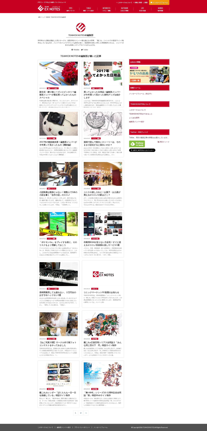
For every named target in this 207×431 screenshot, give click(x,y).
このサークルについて (125, 2)
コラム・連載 (106, 9)
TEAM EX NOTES (148, 427)
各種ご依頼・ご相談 (141, 2)
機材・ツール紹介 (88, 9)
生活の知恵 (142, 9)
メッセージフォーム (160, 2)
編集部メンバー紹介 (136, 122)
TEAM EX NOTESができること (140, 114)
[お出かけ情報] (149, 82)
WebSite (76, 50)
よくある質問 (134, 118)
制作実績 (160, 9)
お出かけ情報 (124, 9)
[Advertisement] (149, 38)
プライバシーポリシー (82, 427)
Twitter (85, 50)
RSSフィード (164, 142)
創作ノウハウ (71, 9)
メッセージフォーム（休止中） (141, 94)
